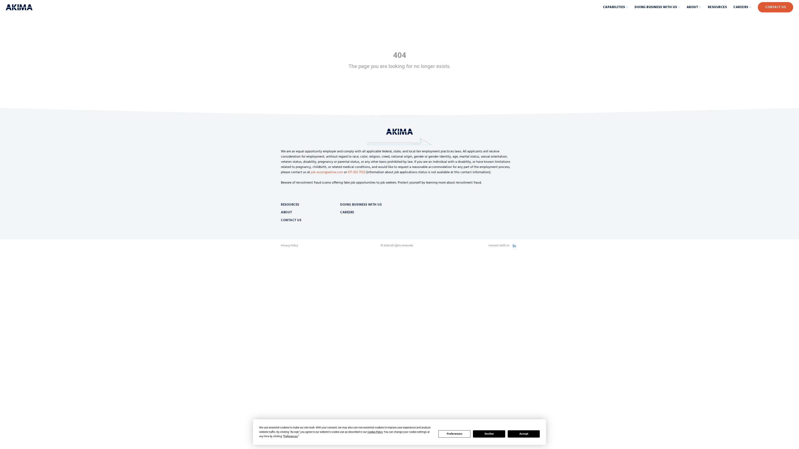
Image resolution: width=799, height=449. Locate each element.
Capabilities (614, 7)
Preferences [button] (291, 436)
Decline (489, 433)
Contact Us (775, 7)
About (692, 7)
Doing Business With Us (361, 204)
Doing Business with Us (656, 7)
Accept (523, 433)
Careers (740, 7)
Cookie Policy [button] (375, 431)
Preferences (454, 433)
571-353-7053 (356, 172)
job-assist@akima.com (327, 172)
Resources (717, 7)
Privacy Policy (289, 246)
